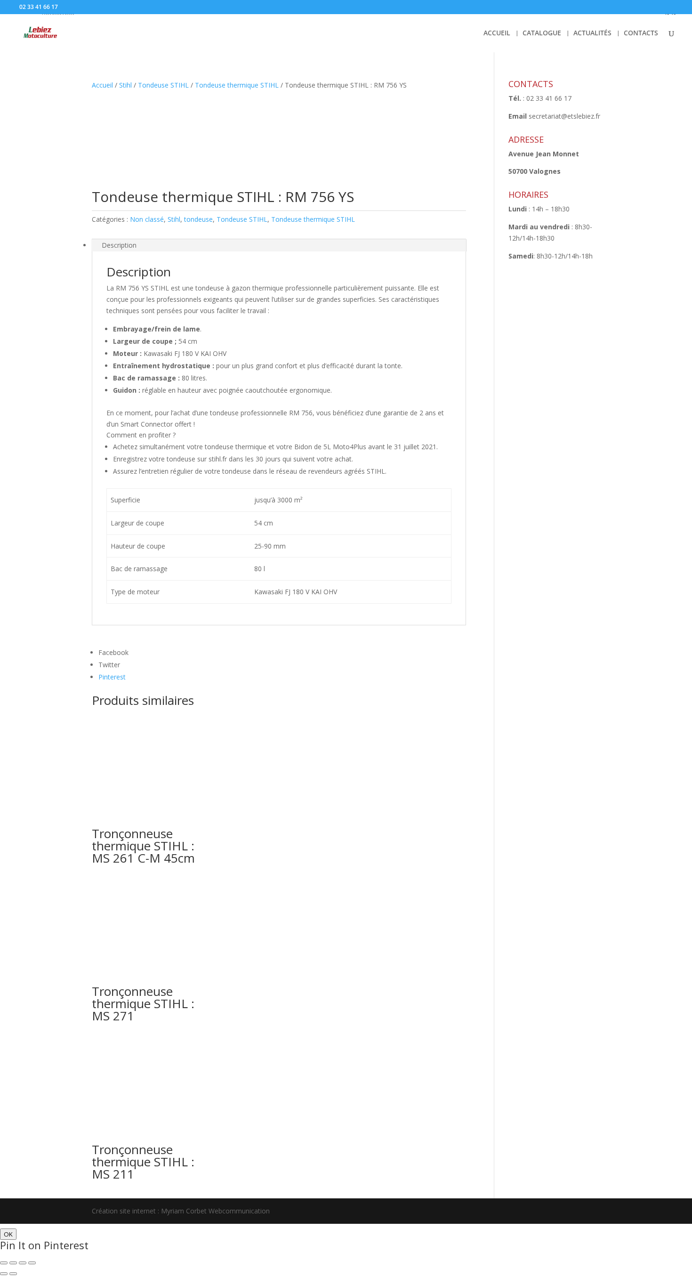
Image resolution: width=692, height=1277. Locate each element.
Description (119, 245)
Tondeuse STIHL (163, 85)
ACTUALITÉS (592, 33)
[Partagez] (13, 1262)
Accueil (102, 85)
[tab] (279, 245)
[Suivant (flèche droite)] (13, 1273)
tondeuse (198, 219)
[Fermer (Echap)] (4, 1262)
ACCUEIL (496, 33)
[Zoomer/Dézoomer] (32, 1262)
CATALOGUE (542, 33)
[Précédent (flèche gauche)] (4, 1273)
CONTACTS (641, 33)
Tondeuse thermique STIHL (237, 85)
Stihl (125, 85)
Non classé (147, 219)
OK (8, 1234)
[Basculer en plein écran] (22, 1262)
